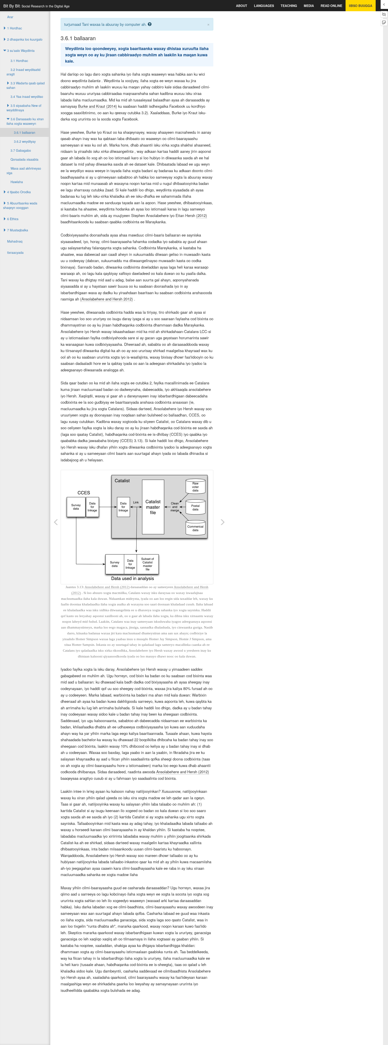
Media (309, 5)
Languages (264, 5)
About (241, 5)
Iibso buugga (360, 5)
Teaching (289, 5)
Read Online (331, 5)
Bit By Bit (36, 6)
